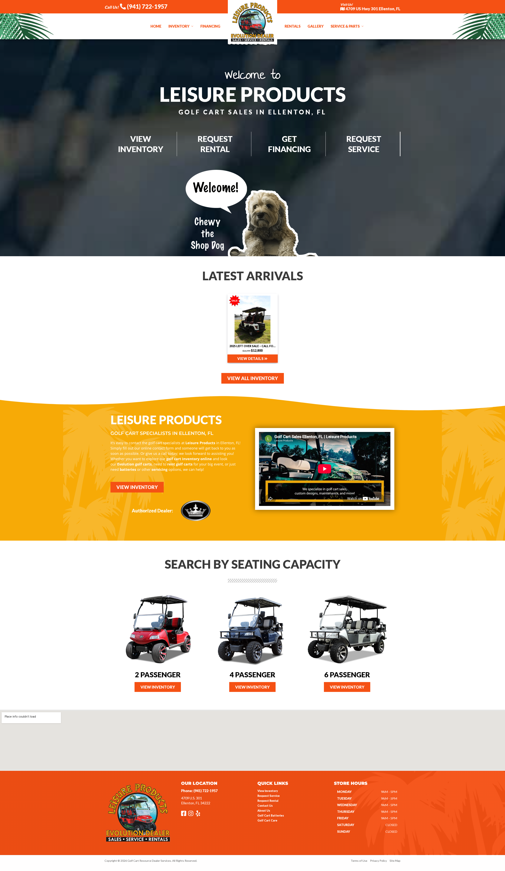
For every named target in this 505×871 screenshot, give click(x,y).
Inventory (178, 26)
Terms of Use (359, 860)
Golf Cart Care (267, 820)
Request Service (268, 795)
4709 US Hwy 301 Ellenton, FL (372, 8)
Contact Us (265, 805)
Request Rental (267, 800)
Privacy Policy (378, 860)
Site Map (395, 860)
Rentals (292, 26)
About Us (263, 810)
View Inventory (267, 790)
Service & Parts (345, 26)
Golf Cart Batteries (270, 815)
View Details (250, 358)
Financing (210, 26)
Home (156, 26)
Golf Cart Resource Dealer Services (149, 860)
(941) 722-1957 (146, 6)
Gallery (316, 26)
